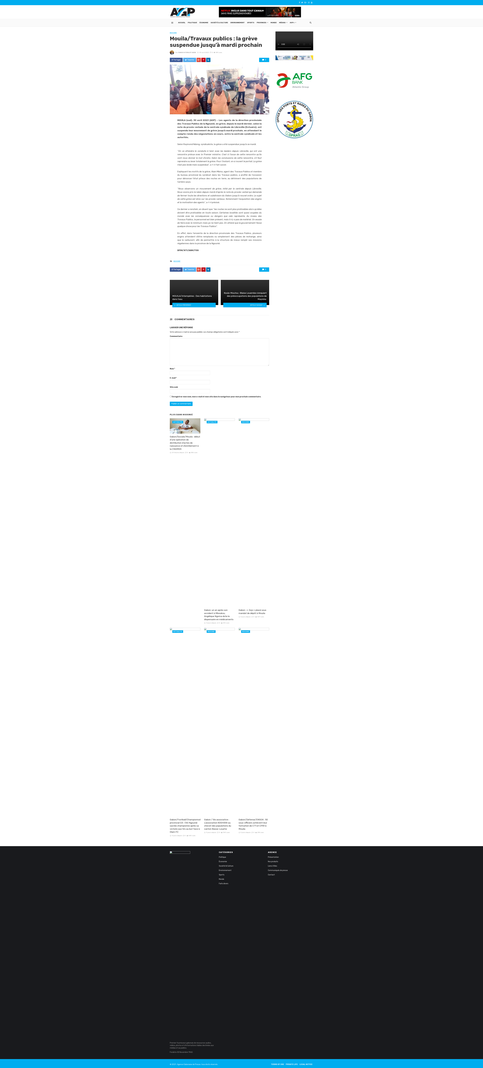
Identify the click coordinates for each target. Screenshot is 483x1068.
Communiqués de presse (278, 870)
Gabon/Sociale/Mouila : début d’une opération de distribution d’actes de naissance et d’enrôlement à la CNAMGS (185, 442)
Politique (192, 23)
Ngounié (173, 33)
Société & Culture (219, 23)
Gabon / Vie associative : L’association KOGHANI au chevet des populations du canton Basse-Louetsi (217, 824)
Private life (292, 1064)
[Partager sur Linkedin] (208, 60)
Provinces (261, 23)
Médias (282, 23)
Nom (172, 369)
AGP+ (292, 23)
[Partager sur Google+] (199, 60)
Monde (274, 23)
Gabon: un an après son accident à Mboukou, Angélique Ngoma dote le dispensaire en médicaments (218, 615)
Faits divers (223, 884)
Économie (203, 23)
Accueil (181, 23)
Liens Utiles (272, 866)
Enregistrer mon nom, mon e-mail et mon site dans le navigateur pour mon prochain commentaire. (216, 397)
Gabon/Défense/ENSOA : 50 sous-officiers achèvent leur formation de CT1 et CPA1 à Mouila (253, 824)
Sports (250, 23)
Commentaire (176, 336)
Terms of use (277, 1064)
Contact (271, 875)
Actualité (177, 422)
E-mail (173, 378)
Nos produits (273, 861)
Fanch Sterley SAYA (187, 52)
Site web (174, 387)
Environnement (237, 23)
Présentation (273, 857)
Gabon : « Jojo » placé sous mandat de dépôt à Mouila (252, 611)
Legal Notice (305, 1064)
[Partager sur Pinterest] (203, 60)
